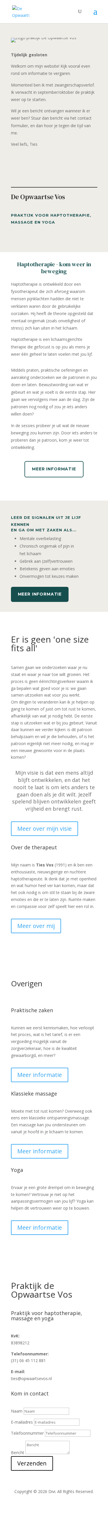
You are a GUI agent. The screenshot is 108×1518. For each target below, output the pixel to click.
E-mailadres (22, 1422)
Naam (16, 1411)
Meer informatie (54, 469)
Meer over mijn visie (44, 828)
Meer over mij (36, 926)
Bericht (17, 1452)
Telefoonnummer (27, 1433)
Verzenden (32, 1463)
